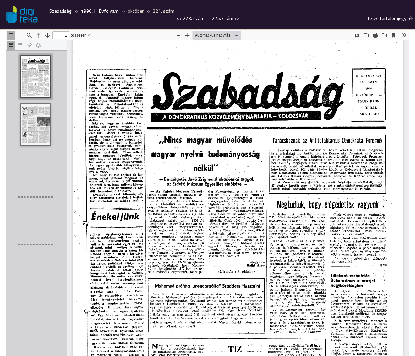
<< (190, 18)
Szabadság (60, 11)
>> (225, 18)
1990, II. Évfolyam (99, 11)
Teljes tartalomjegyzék (390, 18)
